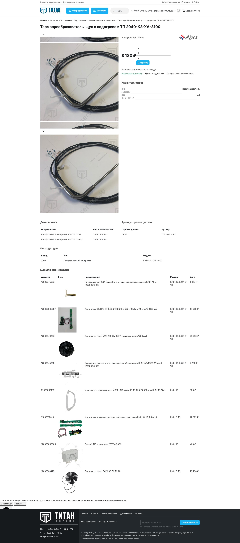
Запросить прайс (88, 521)
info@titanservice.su (171, 2)
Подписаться (188, 522)
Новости (44, 2)
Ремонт (94, 514)
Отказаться (6, 503)
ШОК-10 (147, 260)
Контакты (80, 2)
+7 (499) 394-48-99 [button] (52, 533)
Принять (19, 503)
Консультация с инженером (179, 73)
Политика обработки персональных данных (97, 538)
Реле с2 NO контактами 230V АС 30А (103, 444)
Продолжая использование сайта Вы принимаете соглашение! (135, 535)
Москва (187, 2)
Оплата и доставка (109, 514)
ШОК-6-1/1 (157, 260)
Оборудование (79, 10)
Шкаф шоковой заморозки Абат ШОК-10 (61, 234)
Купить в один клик (154, 73)
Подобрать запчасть (108, 521)
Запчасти (101, 10)
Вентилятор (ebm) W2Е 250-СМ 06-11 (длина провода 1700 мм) (116, 336)
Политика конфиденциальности (127, 538)
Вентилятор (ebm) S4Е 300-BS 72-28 (102, 471)
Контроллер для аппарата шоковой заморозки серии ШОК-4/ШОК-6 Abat (121, 417)
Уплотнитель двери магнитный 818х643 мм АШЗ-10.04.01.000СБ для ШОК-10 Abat (125, 390)
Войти (196, 2)
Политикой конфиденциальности (110, 500)
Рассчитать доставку (132, 73)
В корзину (143, 62)
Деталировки (69, 2)
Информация (54, 2)
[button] (153, 11)
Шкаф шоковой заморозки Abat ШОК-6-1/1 (62, 239)
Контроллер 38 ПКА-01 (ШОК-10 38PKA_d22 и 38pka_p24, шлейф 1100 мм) (121, 309)
